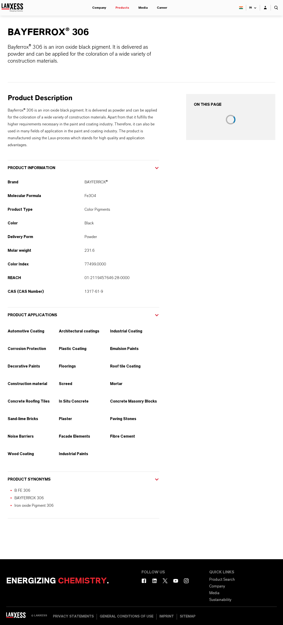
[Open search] (276, 7)
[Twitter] (165, 580)
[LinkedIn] (154, 580)
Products (122, 7)
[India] (241, 7)
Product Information (31, 168)
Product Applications (32, 315)
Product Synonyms (29, 479)
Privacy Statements (73, 616)
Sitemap (187, 616)
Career (162, 7)
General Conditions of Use (126, 616)
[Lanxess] (18, 616)
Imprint (166, 616)
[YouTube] (175, 580)
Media (143, 7)
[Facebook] (144, 580)
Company (99, 7)
